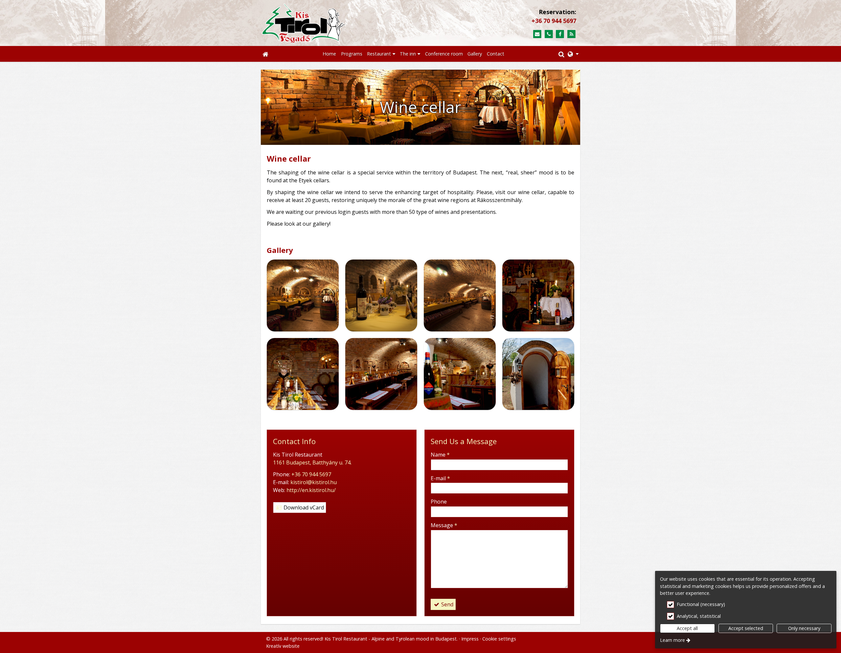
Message (444, 525)
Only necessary (804, 628)
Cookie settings (499, 639)
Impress (470, 639)
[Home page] (335, 23)
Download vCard (303, 507)
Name (440, 454)
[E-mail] (537, 34)
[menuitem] (265, 54)
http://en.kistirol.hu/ (311, 490)
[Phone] (549, 34)
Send (446, 604)
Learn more (672, 640)
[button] (573, 54)
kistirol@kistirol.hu (313, 482)
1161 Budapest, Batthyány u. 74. (312, 462)
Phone (439, 501)
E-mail (440, 478)
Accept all (687, 628)
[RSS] (571, 34)
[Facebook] (560, 34)
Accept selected (745, 628)
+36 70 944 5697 (554, 21)
